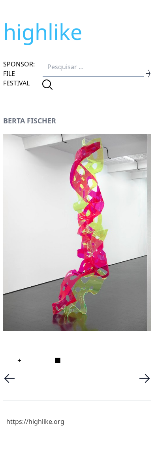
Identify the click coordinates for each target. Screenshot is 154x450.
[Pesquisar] (47, 84)
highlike (42, 31)
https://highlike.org (35, 421)
